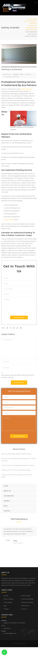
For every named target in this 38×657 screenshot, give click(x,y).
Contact (7, 511)
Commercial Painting (27, 599)
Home (6, 486)
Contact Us (24, 609)
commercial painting (26, 89)
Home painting (8, 602)
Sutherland (16, 76)
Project (7, 501)
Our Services (9, 496)
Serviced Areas (25, 605)
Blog (6, 506)
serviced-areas (8, 76)
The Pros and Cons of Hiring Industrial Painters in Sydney (17, 465)
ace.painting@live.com (10, 633)
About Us (7, 491)
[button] (4, 652)
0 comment (28, 74)
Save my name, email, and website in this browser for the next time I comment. (17, 376)
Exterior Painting (8, 599)
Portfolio (6, 609)
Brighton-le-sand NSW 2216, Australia (14, 623)
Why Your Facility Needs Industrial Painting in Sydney (16, 454)
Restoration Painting (27, 602)
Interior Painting (9, 219)
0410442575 (7, 628)
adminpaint (8, 74)
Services (6, 595)
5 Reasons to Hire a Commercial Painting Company (16, 470)
